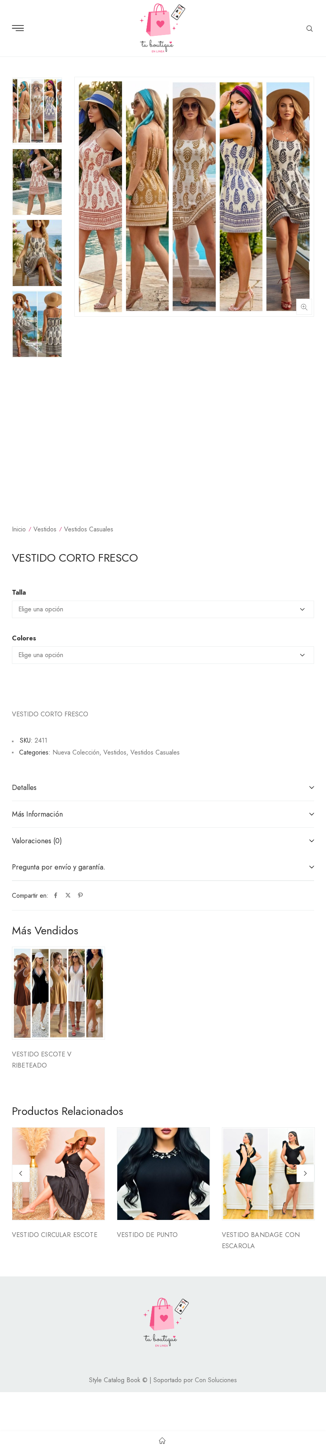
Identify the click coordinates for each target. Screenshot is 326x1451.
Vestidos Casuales (88, 529)
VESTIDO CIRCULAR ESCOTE (54, 1234)
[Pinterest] (80, 896)
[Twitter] (68, 896)
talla (19, 593)
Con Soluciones (216, 1380)
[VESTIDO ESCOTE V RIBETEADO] (58, 993)
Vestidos (44, 529)
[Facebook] (55, 896)
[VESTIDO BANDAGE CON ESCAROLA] (268, 1174)
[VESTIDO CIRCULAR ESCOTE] (58, 1174)
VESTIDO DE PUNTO (147, 1234)
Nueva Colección (75, 752)
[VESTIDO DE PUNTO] (163, 1174)
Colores (24, 638)
